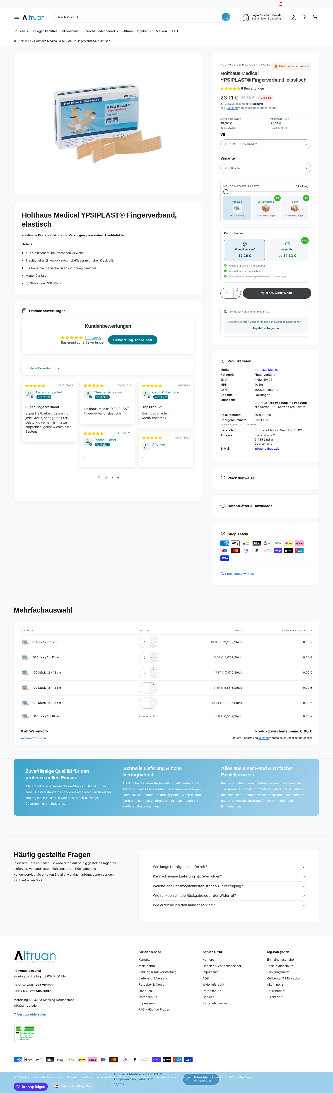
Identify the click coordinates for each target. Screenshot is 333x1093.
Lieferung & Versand (153, 978)
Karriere (208, 959)
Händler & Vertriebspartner (222, 966)
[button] (17, 17)
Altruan (27, 1077)
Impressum (147, 1003)
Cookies (208, 997)
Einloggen (265, 4)
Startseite (24, 41)
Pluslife (20, 31)
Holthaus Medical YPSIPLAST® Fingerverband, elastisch (72, 41)
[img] (35, 386)
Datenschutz (148, 997)
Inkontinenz (274, 984)
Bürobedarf (274, 997)
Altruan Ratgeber (135, 31)
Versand (232, 107)
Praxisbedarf (275, 991)
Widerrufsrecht (213, 984)
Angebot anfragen (264, 328)
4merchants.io (55, 1077)
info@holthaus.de (266, 448)
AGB (206, 978)
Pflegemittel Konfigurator (234, 4)
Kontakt (205, 4)
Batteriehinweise (215, 1003)
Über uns (145, 991)
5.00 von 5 (92, 338)
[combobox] (142, 17)
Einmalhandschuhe (280, 959)
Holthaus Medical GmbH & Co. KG (245, 64)
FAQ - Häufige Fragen (154, 1009)
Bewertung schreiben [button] (132, 340)
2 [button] (106, 478)
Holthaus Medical (266, 369)
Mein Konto (147, 966)
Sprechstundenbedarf (99, 31)
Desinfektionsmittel (280, 966)
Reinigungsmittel (278, 972)
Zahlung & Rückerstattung (157, 972)
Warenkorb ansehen (33, 738)
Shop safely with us (239, 574)
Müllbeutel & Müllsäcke (283, 978)
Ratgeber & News (151, 984)
